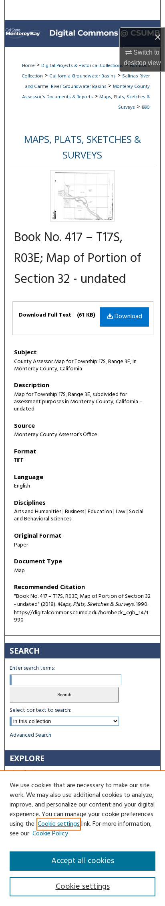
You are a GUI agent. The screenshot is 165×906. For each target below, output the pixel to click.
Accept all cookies (82, 861)
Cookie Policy (50, 834)
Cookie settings (59, 824)
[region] (82, 838)
